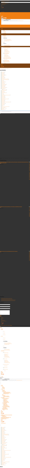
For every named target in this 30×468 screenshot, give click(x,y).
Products (3, 395)
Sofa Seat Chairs (6, 401)
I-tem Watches (3, 2)
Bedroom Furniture (6, 369)
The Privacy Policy (3, 4)
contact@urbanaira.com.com (20, 20)
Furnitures (2, 397)
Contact (4, 339)
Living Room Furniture (7, 47)
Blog (1, 6)
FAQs (1, 5)
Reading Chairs (6, 405)
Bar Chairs (5, 407)
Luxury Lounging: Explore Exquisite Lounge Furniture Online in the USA (8, 300)
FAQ (2, 394)
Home (2, 385)
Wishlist (5, 31)
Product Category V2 (7, 396)
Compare (4, 334)
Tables (2, 411)
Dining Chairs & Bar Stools (6, 364)
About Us (5, 35)
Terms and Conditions (7, 392)
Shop (4, 30)
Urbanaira (11, 325)
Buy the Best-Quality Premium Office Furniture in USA (6, 298)
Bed (1, 410)
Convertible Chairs (6, 402)
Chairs (1, 318)
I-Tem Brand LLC (3, 1)
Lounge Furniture (6, 60)
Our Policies (4, 391)
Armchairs (5, 403)
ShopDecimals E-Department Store (6, 417)
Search (2, 18)
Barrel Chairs (5, 400)
